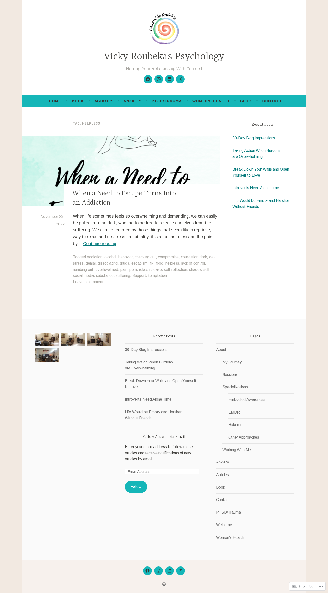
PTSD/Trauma (167, 101)
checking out (145, 257)
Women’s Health (210, 101)
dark (203, 257)
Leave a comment (88, 282)
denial (91, 263)
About (101, 101)
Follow (135, 487)
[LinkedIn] (169, 79)
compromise (168, 257)
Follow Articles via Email (164, 437)
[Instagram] (158, 79)
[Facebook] (148, 79)
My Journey (232, 362)
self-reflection (175, 269)
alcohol (110, 257)
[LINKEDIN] (169, 570)
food (159, 263)
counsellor (189, 257)
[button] (47, 340)
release (155, 269)
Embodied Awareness (246, 399)
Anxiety (132, 101)
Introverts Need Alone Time (255, 188)
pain (123, 269)
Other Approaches (243, 437)
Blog (246, 101)
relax (143, 269)
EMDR (234, 412)
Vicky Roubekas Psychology (164, 56)
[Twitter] (180, 79)
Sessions (230, 375)
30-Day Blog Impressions (253, 138)
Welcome (224, 525)
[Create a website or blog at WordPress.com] (164, 584)
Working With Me (236, 450)
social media (83, 275)
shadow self (199, 269)
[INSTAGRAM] (158, 570)
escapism (139, 263)
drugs (124, 263)
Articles (222, 475)
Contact (272, 101)
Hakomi (234, 425)
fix (151, 263)
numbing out (83, 269)
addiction (94, 257)
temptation (157, 275)
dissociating (108, 263)
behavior (125, 257)
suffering (123, 275)
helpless (172, 263)
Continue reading (99, 243)
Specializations (235, 387)
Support (139, 275)
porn (133, 269)
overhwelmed (107, 269)
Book (78, 101)
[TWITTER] (180, 570)
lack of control (193, 263)
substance (105, 275)
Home (55, 101)
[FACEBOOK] (147, 570)
